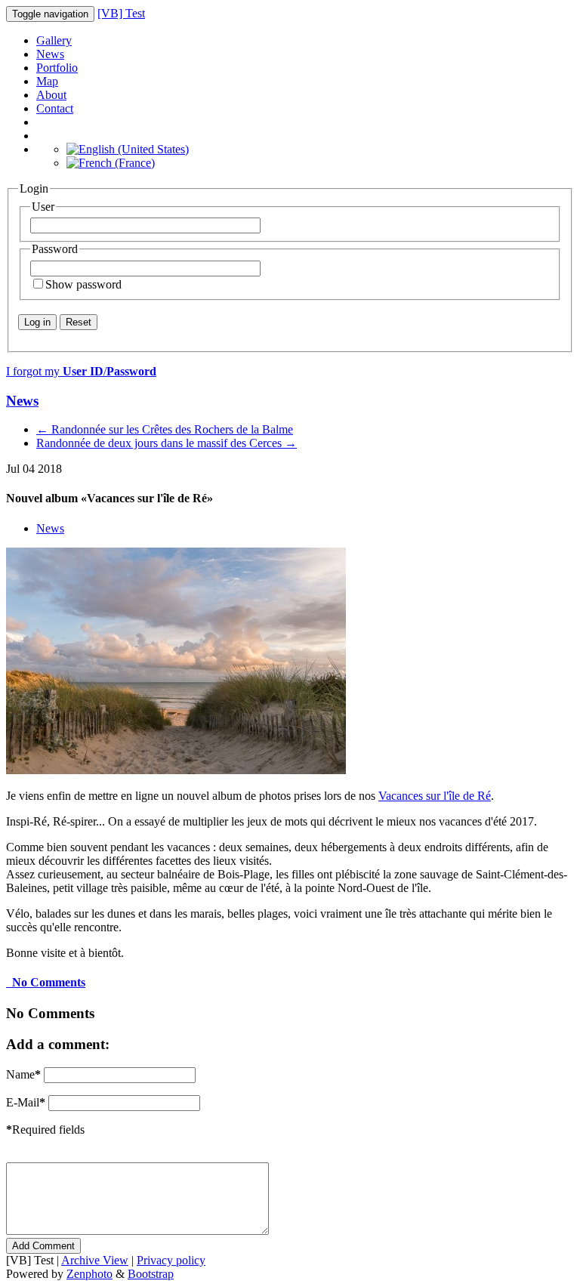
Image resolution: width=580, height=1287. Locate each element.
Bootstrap (151, 1273)
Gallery (54, 40)
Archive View (94, 1260)
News (50, 54)
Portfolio (57, 67)
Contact (54, 108)
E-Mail (25, 1102)
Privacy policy (171, 1260)
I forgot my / (81, 371)
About (51, 94)
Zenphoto (89, 1273)
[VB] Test (121, 13)
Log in (37, 322)
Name (23, 1074)
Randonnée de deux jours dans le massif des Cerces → (166, 443)
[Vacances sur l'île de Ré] (176, 770)
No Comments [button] (45, 982)
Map (47, 81)
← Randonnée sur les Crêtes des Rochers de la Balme (164, 429)
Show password (83, 284)
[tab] (290, 982)
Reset (78, 322)
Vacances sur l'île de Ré (434, 795)
